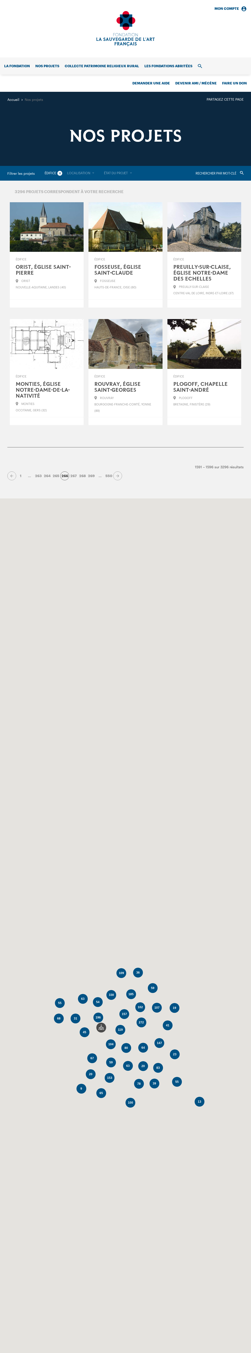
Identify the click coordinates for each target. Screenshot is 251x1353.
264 (47, 476)
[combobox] (80, 173)
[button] (101, 1027)
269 (91, 476)
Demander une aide (151, 83)
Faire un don (234, 83)
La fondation (17, 66)
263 (38, 476)
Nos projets (47, 66)
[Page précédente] (11, 475)
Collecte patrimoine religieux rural (102, 66)
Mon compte (226, 8)
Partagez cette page (225, 99)
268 (82, 476)
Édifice (50, 173)
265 (56, 476)
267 (73, 476)
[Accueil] (125, 28)
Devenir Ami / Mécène (196, 83)
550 (108, 476)
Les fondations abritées (168, 66)
